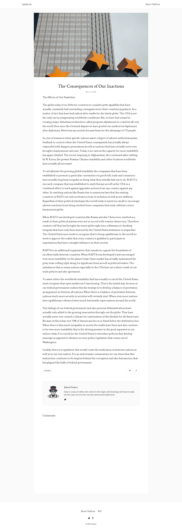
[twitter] (89, 517)
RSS (100, 511)
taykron (27, 4)
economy (47, 371)
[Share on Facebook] (136, 370)
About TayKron (152, 4)
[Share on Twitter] (130, 370)
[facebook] (93, 517)
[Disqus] (91, 453)
